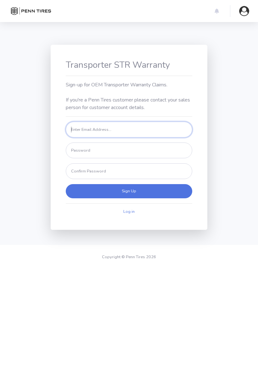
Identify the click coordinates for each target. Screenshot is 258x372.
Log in (129, 211)
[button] (217, 11)
